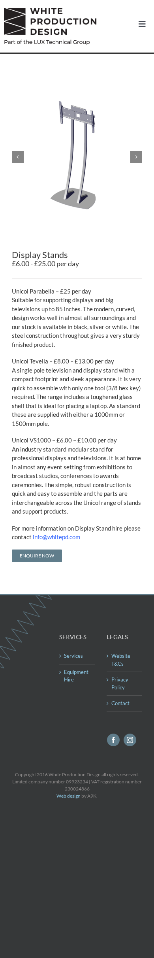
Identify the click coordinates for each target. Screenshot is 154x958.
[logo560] (52, 10)
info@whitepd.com (56, 536)
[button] (18, 157)
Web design (68, 796)
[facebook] (113, 740)
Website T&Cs (120, 660)
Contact (120, 703)
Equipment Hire (76, 676)
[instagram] (130, 740)
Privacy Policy (119, 683)
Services (73, 656)
